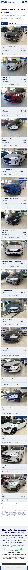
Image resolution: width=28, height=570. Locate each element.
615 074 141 (17, 549)
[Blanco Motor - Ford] (8, 2)
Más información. (14, 559)
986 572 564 (9, 549)
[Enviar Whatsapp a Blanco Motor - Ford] (21, 549)
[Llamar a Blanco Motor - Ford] (23, 2)
